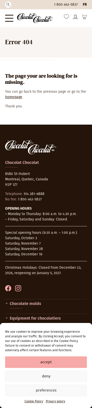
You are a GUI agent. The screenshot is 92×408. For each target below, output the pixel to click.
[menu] (9, 18)
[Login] (75, 18)
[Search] (8, 5)
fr (85, 4)
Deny (46, 376)
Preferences (46, 390)
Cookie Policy (34, 401)
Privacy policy (55, 401)
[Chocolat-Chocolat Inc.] (35, 18)
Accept (46, 362)
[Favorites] (66, 18)
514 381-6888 (34, 194)
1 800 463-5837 (66, 4)
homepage (13, 97)
